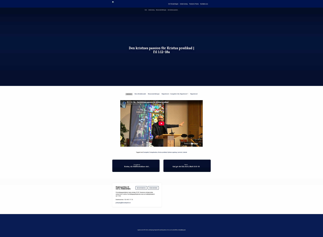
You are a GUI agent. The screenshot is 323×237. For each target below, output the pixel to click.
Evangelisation (153, 152)
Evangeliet (146, 152)
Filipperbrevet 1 (184, 94)
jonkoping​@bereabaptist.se (123, 202)
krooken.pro (182, 230)
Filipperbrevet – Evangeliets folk (170, 94)
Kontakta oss (204, 4)
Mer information (141, 188)
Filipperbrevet (194, 94)
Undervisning (184, 4)
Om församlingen (173, 4)
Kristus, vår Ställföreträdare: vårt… (137, 167)
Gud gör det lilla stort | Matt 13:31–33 (186, 167)
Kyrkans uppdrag (172, 152)
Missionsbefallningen (161, 10)
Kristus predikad (162, 152)
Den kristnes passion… (173, 10)
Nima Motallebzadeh (140, 94)
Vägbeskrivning (153, 188)
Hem (146, 10)
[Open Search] (210, 4)
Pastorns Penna (194, 4)
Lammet (179, 152)
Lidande (185, 152)
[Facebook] (161, 223)
